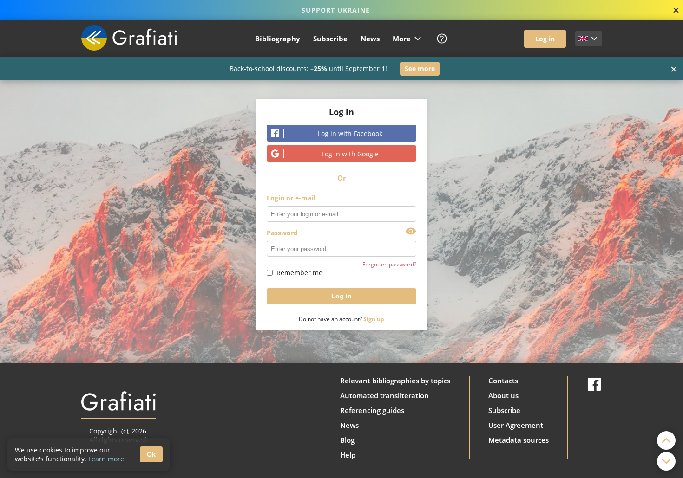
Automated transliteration (384, 395)
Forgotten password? (389, 264)
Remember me (299, 272)
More (402, 38)
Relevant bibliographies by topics (395, 380)
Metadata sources (518, 440)
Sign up (373, 319)
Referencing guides (372, 410)
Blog (347, 440)
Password (282, 232)
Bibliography (277, 38)
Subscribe (330, 38)
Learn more (106, 458)
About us (503, 395)
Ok (151, 454)
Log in (545, 38)
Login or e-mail (291, 198)
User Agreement (515, 425)
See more (420, 68)
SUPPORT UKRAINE (336, 10)
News (370, 38)
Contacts (503, 380)
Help (347, 454)
